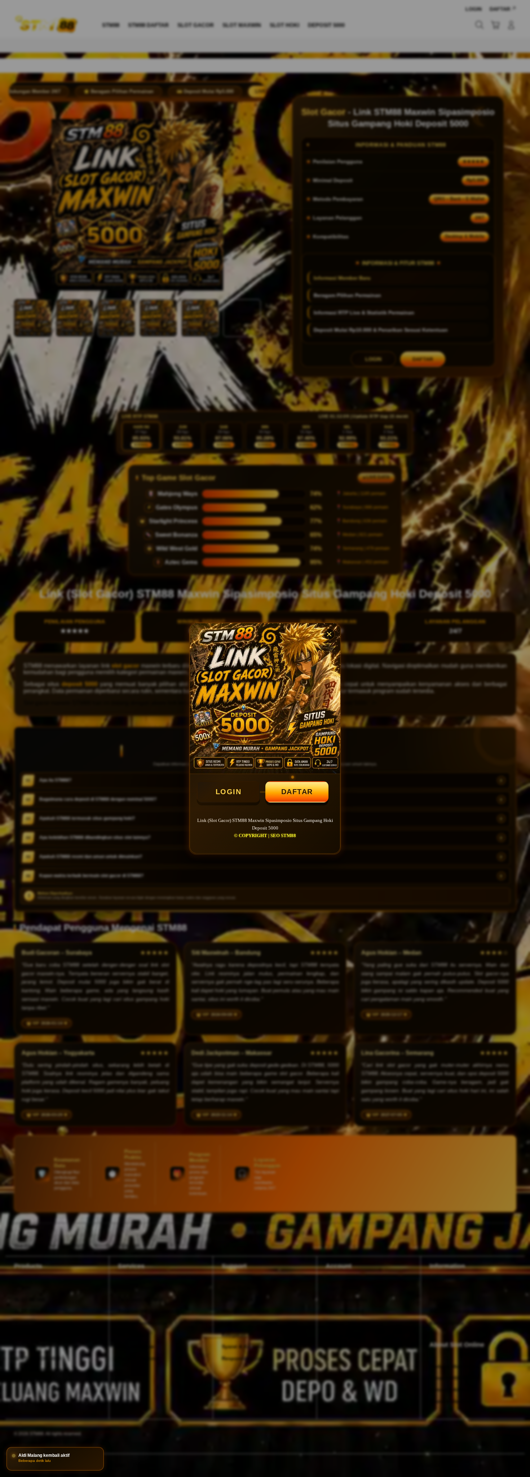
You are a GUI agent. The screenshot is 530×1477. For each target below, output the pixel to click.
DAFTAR (297, 792)
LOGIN (229, 792)
